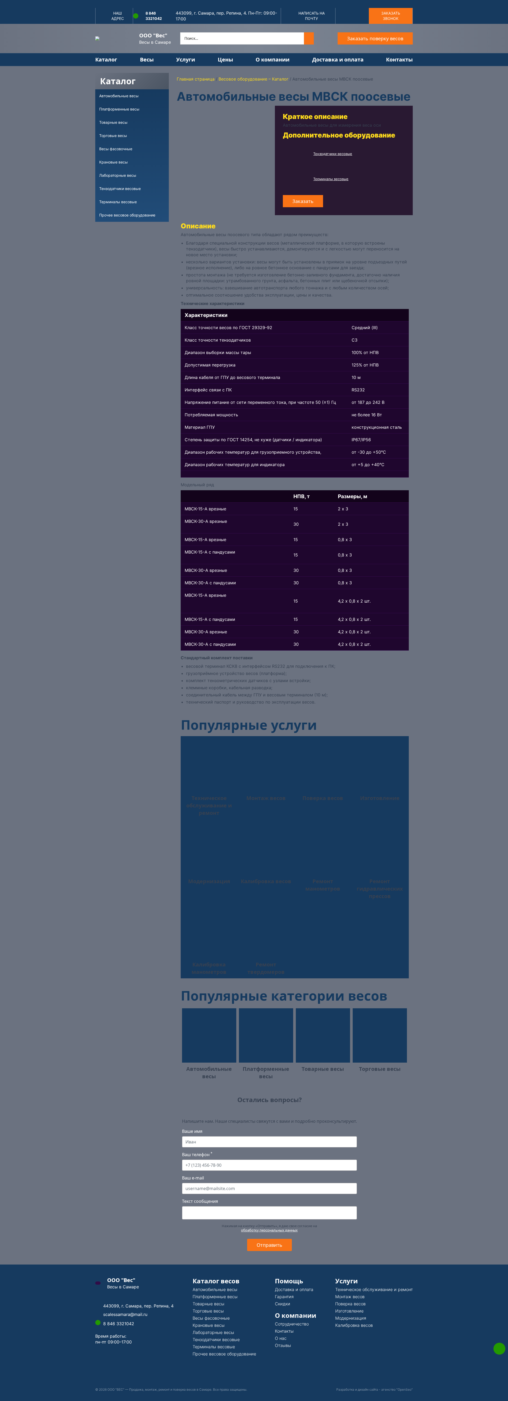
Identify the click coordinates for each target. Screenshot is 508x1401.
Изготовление (349, 1311)
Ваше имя (192, 1131)
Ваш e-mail (193, 1178)
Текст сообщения (200, 1201)
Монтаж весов (350, 1296)
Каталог (106, 59)
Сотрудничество (292, 1324)
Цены (225, 59)
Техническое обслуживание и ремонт (374, 1289)
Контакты (399, 59)
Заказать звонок (390, 16)
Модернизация (350, 1318)
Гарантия (284, 1296)
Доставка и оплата (338, 59)
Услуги (185, 59)
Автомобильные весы (215, 1289)
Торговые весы (208, 1311)
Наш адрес (117, 16)
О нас (281, 1338)
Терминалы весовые (330, 179)
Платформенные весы (215, 1296)
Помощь (289, 1280)
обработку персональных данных (269, 1230)
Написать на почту (311, 16)
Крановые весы (209, 1325)
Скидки (282, 1303)
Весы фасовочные (211, 1318)
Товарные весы (208, 1303)
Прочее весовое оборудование (224, 1353)
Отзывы (283, 1345)
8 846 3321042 (154, 16)
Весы (147, 59)
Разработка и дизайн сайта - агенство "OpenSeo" (374, 1389)
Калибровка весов (354, 1325)
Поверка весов (350, 1303)
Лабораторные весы (213, 1332)
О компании (272, 59)
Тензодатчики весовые (332, 154)
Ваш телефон (197, 1154)
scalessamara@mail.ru (125, 1314)
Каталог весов (216, 1280)
